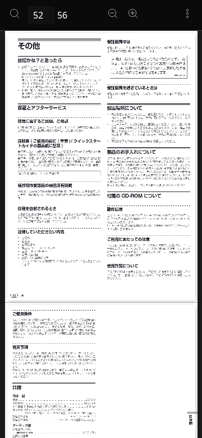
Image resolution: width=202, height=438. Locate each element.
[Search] (15, 13)
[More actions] (187, 13)
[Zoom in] (133, 13)
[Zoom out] (113, 13)
